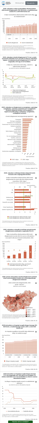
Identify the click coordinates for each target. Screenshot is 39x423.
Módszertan (19, 3)
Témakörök (31, 3)
